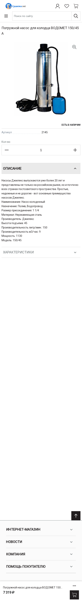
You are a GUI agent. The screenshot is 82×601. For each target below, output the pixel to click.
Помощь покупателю (25, 566)
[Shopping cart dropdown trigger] (75, 6)
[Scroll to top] (75, 515)
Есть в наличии (71, 125)
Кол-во (6, 141)
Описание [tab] (12, 168)
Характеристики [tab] (18, 252)
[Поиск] (75, 16)
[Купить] (74, 594)
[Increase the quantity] (75, 150)
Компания (15, 554)
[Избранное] (66, 6)
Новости (14, 542)
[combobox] (46, 16)
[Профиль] (57, 6)
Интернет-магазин (23, 529)
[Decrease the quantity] (7, 150)
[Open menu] (6, 16)
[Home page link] (15, 6)
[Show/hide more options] (74, 585)
